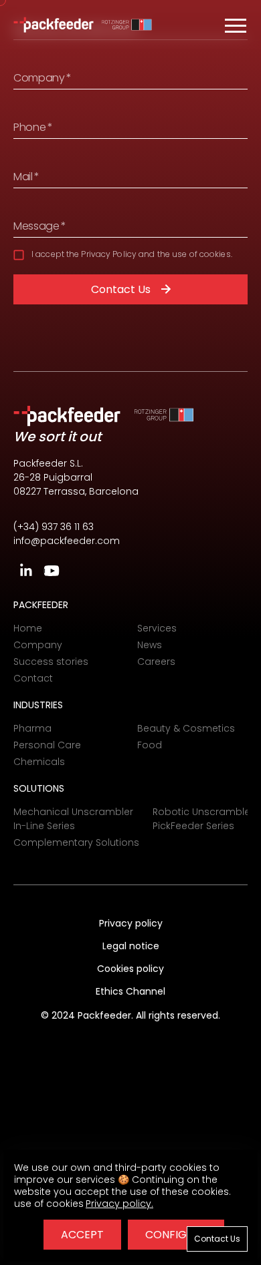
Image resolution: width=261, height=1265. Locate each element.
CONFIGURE (176, 1234)
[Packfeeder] (53, 25)
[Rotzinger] (127, 25)
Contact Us (121, 289)
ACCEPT (82, 1234)
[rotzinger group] (164, 416)
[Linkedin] (26, 570)
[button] (236, 25)
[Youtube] (51, 570)
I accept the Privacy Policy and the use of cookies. (131, 254)
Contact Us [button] (217, 1238)
